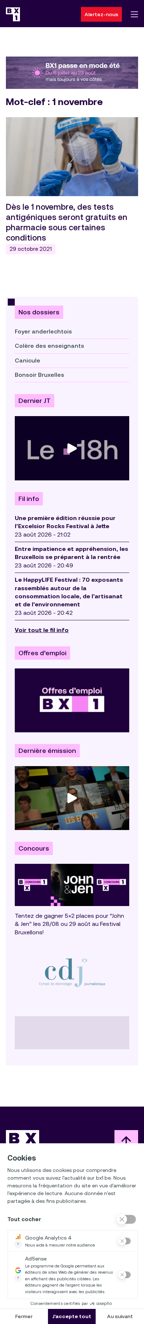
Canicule (27, 360)
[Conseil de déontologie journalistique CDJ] (72, 972)
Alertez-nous (101, 14)
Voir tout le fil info (42, 630)
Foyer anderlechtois (43, 331)
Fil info (28, 499)
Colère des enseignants (49, 346)
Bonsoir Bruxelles (39, 375)
